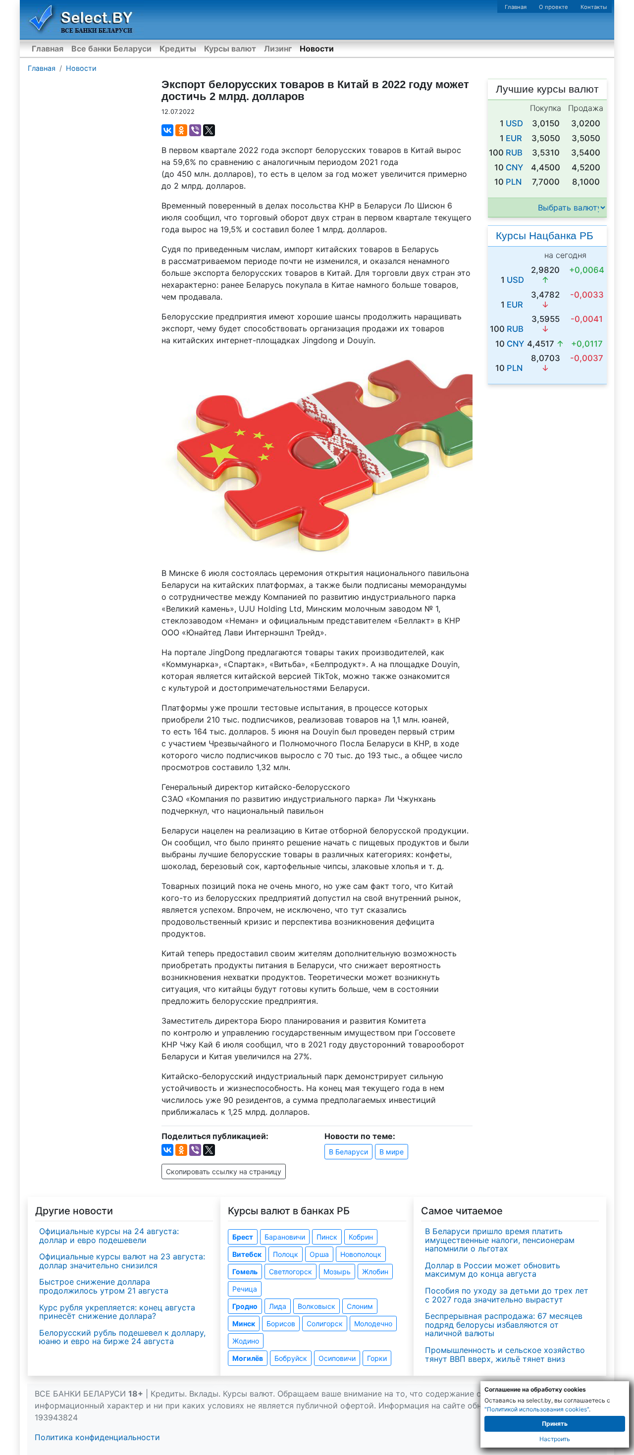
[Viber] (195, 130)
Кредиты (177, 48)
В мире (391, 1151)
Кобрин (361, 1237)
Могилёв (247, 1358)
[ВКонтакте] (167, 130)
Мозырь (337, 1271)
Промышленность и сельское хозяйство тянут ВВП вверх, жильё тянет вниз (505, 1354)
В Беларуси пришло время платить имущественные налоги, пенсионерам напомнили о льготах (500, 1239)
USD (514, 123)
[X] (209, 130)
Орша (319, 1254)
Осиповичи (337, 1358)
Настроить (554, 1439)
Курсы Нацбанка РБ (544, 235)
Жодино (245, 1341)
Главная (516, 6)
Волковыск (316, 1306)
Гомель (245, 1271)
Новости (317, 48)
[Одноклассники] (181, 130)
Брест (242, 1237)
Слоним (360, 1306)
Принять (555, 1423)
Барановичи (284, 1237)
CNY (514, 167)
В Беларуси (348, 1151)
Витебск (247, 1254)
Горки (377, 1358)
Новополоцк (360, 1254)
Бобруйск (290, 1358)
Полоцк (285, 1254)
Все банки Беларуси (111, 48)
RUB (514, 152)
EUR (514, 138)
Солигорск (325, 1323)
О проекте (553, 6)
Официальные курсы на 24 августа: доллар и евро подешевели (109, 1235)
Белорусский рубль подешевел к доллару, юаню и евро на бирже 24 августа (122, 1337)
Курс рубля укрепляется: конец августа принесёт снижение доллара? (117, 1311)
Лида (277, 1306)
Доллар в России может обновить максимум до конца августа (492, 1269)
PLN (514, 182)
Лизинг (278, 48)
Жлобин (375, 1271)
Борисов (280, 1323)
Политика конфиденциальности (97, 1437)
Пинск (327, 1237)
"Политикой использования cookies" (536, 1409)
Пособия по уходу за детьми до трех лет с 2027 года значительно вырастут (506, 1295)
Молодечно (373, 1323)
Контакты (594, 6)
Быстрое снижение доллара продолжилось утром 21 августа (103, 1286)
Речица (244, 1289)
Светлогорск (290, 1271)
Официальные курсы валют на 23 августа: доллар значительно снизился (122, 1260)
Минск (243, 1323)
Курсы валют (230, 48)
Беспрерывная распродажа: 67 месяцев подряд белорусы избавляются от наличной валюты (503, 1324)
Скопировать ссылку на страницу (223, 1171)
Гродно (245, 1306)
